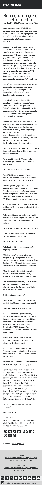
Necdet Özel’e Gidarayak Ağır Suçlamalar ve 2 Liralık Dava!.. (21, 468)
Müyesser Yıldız (12, 4)
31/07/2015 (13, 23)
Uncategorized (18, 443)
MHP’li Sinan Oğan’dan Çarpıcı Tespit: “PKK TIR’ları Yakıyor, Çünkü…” (21, 458)
